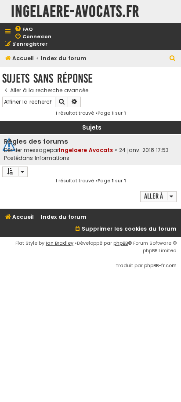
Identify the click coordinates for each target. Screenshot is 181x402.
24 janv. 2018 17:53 (144, 150)
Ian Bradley (59, 242)
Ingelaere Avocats (86, 150)
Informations (52, 158)
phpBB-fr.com (160, 265)
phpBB (120, 242)
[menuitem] (23, 29)
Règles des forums (36, 141)
